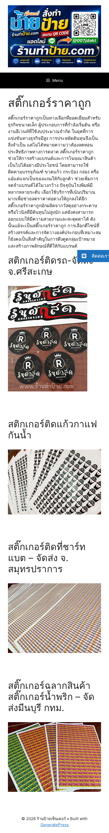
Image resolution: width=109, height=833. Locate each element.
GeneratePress (54, 824)
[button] (93, 256)
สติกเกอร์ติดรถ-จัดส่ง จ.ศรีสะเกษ (50, 266)
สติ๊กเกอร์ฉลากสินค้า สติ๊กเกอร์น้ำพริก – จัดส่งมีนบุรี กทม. (51, 696)
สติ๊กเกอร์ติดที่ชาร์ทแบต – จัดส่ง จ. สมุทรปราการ (46, 557)
